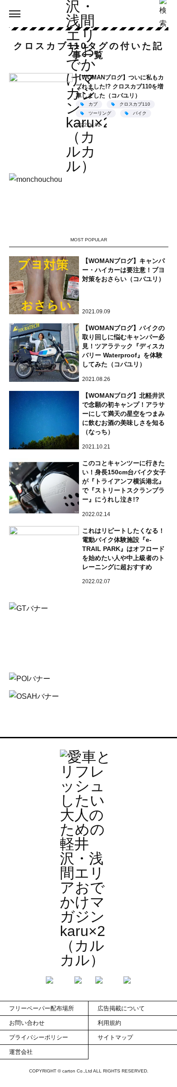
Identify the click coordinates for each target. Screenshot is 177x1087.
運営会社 (21, 1051)
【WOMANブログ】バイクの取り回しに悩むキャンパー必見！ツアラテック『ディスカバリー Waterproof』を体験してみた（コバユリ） (123, 346)
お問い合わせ (26, 1022)
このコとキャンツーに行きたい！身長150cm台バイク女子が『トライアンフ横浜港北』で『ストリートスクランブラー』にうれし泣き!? (124, 481)
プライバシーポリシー (38, 1037)
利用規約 (109, 1022)
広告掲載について (121, 1008)
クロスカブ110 (134, 104)
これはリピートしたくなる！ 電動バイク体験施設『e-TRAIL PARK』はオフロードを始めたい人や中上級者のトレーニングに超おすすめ (123, 548)
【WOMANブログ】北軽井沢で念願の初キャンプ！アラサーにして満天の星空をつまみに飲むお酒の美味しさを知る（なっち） (123, 413)
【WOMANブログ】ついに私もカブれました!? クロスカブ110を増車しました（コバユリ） (120, 86)
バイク (140, 113)
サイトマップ (115, 1037)
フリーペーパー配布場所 (41, 1008)
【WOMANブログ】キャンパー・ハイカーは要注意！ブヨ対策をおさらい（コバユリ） (123, 270)
